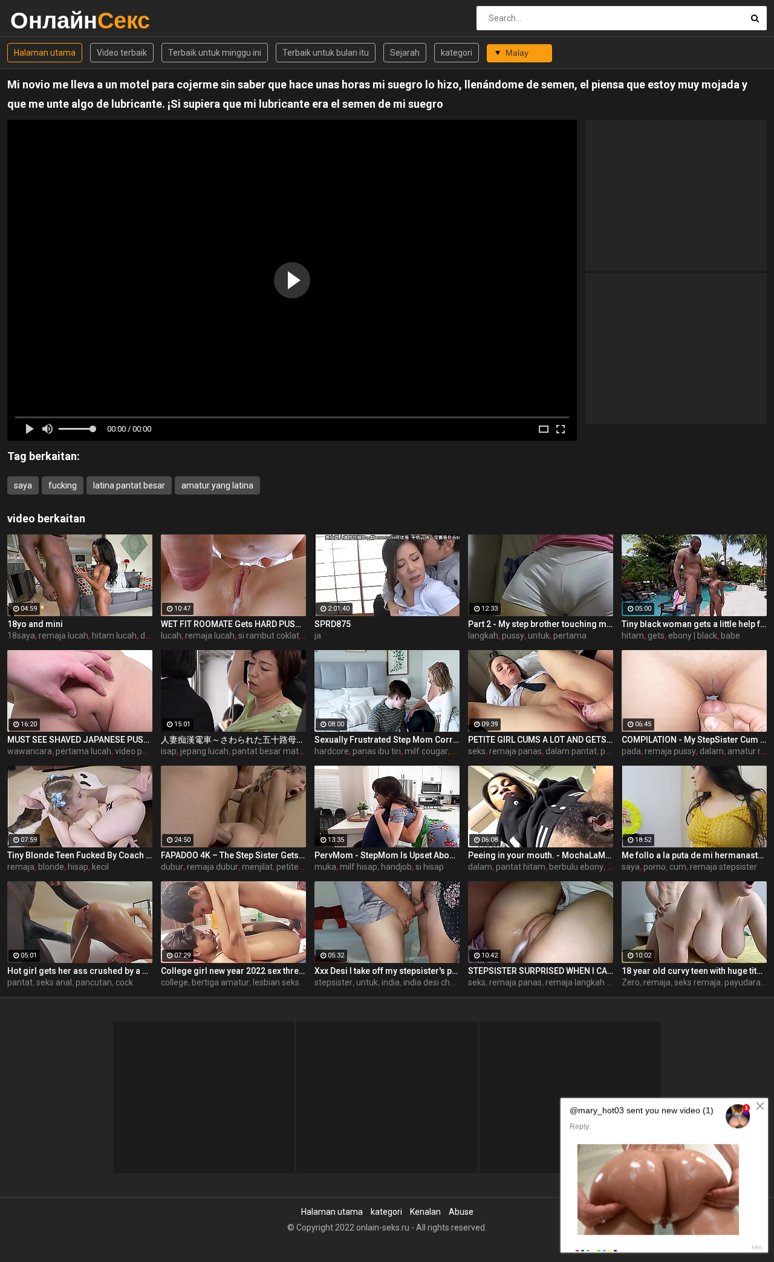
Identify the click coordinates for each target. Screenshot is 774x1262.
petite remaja (302, 867)
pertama (570, 635)
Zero (631, 982)
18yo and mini (35, 624)
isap (169, 751)
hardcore (331, 751)
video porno (137, 751)
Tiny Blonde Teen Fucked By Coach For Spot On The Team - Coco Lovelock (79, 855)
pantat (20, 982)
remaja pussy (670, 751)
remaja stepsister (723, 867)
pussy (513, 635)
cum (677, 867)
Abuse (461, 1212)
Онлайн (42, 20)
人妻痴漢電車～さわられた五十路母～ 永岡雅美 (233, 739)
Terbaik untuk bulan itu (325, 53)
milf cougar (426, 751)
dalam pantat (571, 751)
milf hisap (358, 867)
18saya (21, 635)
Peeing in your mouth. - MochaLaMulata (540, 855)
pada (631, 751)
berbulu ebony (576, 867)
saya (23, 485)
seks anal (54, 982)
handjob (396, 867)
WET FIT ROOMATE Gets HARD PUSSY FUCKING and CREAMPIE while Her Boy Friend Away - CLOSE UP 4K (233, 624)
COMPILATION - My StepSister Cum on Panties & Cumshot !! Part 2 (694, 739)
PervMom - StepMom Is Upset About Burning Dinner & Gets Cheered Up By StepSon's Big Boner (387, 855)
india (391, 982)
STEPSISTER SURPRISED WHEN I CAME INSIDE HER (540, 971)
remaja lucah (63, 635)
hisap (78, 867)
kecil (100, 867)
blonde (51, 867)
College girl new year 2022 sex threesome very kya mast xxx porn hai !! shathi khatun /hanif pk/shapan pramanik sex (233, 971)
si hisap (429, 867)
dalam (712, 751)
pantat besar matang (272, 751)
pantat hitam (520, 867)
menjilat (257, 867)
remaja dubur (212, 867)
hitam (633, 635)
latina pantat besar (129, 485)
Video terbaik (122, 53)
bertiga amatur (220, 982)
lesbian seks (276, 982)
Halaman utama (45, 53)
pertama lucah (83, 751)
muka (325, 867)
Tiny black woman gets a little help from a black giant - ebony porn (694, 624)
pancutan (94, 982)
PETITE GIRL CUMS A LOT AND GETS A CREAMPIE (540, 739)
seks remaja (697, 982)
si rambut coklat (268, 635)
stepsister (333, 982)
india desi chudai (434, 982)
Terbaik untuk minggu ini (214, 53)
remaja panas (515, 751)
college (174, 982)
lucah (171, 635)
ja (317, 635)
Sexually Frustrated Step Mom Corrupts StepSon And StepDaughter (387, 739)
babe (730, 635)
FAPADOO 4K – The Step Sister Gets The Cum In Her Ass (233, 855)
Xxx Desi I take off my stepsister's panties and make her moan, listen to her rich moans (387, 971)
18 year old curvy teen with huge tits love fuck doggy (694, 971)
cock (124, 982)
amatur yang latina (217, 485)
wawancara (29, 751)
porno (654, 867)
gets (656, 635)
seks (477, 751)
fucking (62, 485)
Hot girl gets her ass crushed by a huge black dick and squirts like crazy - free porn (79, 971)
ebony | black (692, 635)
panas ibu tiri (377, 751)
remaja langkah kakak (587, 982)
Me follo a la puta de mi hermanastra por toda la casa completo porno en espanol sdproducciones (694, 855)
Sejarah (405, 53)
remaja (20, 867)
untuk (539, 635)
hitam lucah (114, 635)
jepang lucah (204, 751)
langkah (483, 635)
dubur (172, 867)
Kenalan (425, 1212)
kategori (456, 53)
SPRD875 (332, 624)
